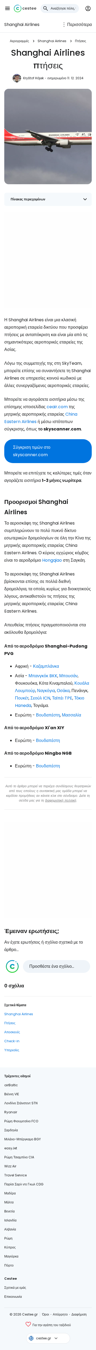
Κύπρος (10, 1247)
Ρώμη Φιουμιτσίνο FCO (21, 1121)
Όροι (45, 1314)
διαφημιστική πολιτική (60, 800)
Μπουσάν (68, 676)
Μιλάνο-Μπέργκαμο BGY (22, 1139)
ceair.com (57, 407)
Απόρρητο (60, 1314)
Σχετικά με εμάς (15, 1287)
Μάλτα (9, 1202)
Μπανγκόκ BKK (43, 676)
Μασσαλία (71, 715)
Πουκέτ (22, 698)
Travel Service (15, 1175)
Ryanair (10, 1112)
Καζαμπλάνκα (46, 666)
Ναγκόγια (46, 691)
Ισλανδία (10, 1220)
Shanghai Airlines (21, 24)
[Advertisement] (48, 260)
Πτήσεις (80, 41)
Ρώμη (8, 1238)
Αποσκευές (12, 1032)
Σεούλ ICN (40, 698)
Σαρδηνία (11, 1130)
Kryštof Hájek (33, 78)
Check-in (11, 1041)
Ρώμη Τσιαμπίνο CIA (19, 1157)
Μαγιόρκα (11, 1256)
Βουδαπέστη (48, 715)
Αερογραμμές (19, 41)
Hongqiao (52, 560)
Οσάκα (63, 691)
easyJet (10, 1148)
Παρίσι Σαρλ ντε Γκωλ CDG (23, 1184)
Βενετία (9, 1211)
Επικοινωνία (13, 1296)
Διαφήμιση (79, 1314)
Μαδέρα (10, 1193)
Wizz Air (10, 1166)
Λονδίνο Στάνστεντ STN (21, 1103)
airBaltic (11, 1085)
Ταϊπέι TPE (62, 698)
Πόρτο (9, 1265)
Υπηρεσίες (11, 1050)
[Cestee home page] (25, 8)
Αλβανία (10, 1229)
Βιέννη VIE (11, 1094)
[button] (7, 8)
